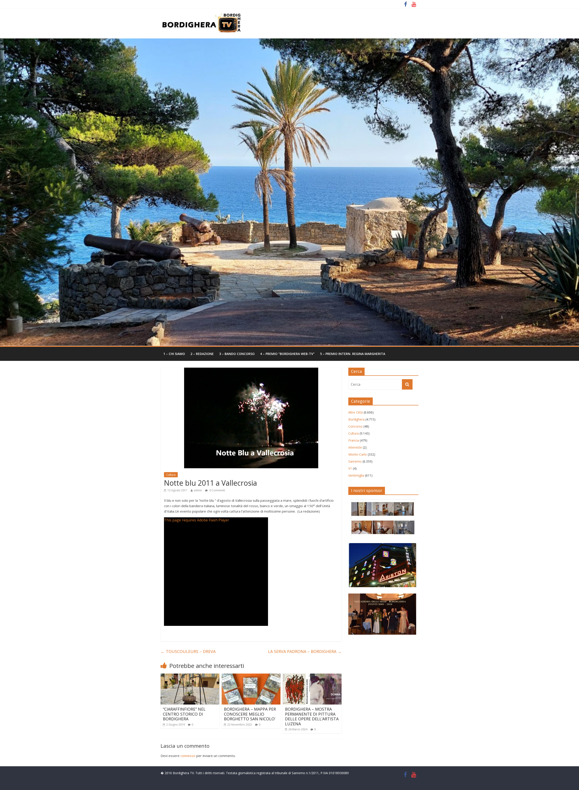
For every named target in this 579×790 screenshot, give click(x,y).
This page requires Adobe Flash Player (196, 520)
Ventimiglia (356, 475)
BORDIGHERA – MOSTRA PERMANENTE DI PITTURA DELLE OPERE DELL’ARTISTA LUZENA (312, 716)
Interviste (355, 447)
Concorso (355, 426)
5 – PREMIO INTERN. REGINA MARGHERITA (352, 354)
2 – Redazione (202, 354)
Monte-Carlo (357, 454)
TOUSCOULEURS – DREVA (188, 651)
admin (198, 490)
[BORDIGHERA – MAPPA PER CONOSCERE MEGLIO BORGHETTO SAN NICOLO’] (251, 676)
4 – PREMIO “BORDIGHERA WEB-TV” (287, 354)
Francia (353, 440)
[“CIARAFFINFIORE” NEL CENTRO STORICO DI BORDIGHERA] (190, 676)
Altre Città (355, 412)
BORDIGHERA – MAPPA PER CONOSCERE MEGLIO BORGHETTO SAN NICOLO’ (250, 713)
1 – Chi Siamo (174, 354)
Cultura (171, 475)
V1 (350, 468)
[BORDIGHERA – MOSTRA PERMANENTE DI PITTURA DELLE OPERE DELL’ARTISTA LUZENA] (312, 676)
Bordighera (356, 419)
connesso (187, 755)
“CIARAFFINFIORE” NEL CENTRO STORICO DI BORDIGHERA (184, 713)
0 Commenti (217, 490)
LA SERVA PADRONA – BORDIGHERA (305, 651)
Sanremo (355, 461)
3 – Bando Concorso (237, 354)
